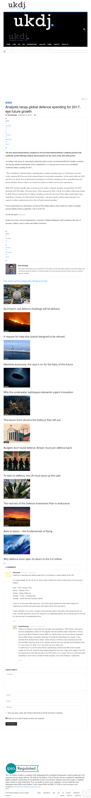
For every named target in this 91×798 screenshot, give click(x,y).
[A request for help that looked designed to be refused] (45, 322)
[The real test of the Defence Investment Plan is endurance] (45, 489)
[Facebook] (6, 789)
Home (8, 44)
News (39, 793)
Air (19, 44)
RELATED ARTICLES (14, 281)
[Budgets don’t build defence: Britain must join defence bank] (45, 433)
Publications (76, 793)
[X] (8, 789)
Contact (57, 44)
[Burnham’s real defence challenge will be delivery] (45, 294)
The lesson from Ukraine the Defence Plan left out (32, 420)
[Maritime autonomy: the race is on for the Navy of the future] (45, 350)
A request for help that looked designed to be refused (34, 336)
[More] (46, 148)
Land (14, 44)
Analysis (42, 44)
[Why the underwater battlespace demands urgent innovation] (45, 377)
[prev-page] (4, 563)
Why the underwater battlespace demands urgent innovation (38, 392)
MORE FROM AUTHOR (36, 281)
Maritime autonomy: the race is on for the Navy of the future (38, 364)
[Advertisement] (45, 746)
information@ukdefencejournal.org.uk (27, 786)
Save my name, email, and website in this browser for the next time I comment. (35, 713)
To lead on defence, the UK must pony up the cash (32, 475)
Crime (49, 44)
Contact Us (78, 795)
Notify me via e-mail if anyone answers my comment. (25, 718)
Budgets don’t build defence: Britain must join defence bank (38, 447)
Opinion (6, 303)
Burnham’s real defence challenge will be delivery (32, 308)
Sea (23, 44)
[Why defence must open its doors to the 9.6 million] (45, 544)
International (32, 44)
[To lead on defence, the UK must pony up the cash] (45, 461)
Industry (62, 795)
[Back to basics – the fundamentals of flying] (45, 516)
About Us (65, 44)
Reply (14, 621)
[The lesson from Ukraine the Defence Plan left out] (45, 405)
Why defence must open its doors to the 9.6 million (33, 559)
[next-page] (5, 563)
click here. (22, 214)
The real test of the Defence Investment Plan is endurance (37, 503)
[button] (84, 29)
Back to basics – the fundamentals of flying (28, 531)
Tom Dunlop (12, 115)
